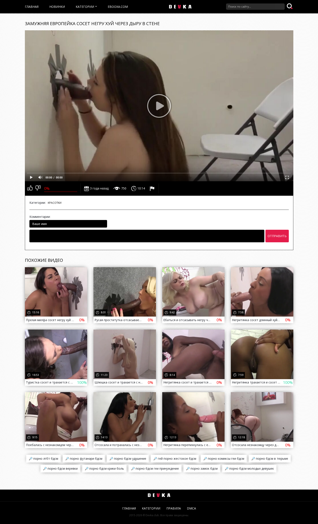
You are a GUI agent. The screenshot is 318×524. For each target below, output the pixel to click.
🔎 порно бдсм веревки (60, 468)
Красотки (54, 203)
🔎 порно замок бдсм (202, 468)
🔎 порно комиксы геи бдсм (223, 458)
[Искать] (290, 6)
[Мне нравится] (30, 188)
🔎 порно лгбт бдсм (43, 458)
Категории (85, 7)
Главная (32, 7)
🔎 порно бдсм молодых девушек (249, 468)
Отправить (277, 236)
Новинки (57, 7)
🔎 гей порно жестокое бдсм (174, 458)
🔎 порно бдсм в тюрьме (269, 458)
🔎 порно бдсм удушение (127, 458)
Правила (173, 508)
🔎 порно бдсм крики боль (104, 468)
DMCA (191, 508)
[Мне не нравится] (38, 188)
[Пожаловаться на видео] (152, 188)
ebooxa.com (118, 7)
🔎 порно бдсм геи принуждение (155, 468)
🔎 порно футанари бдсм (83, 458)
